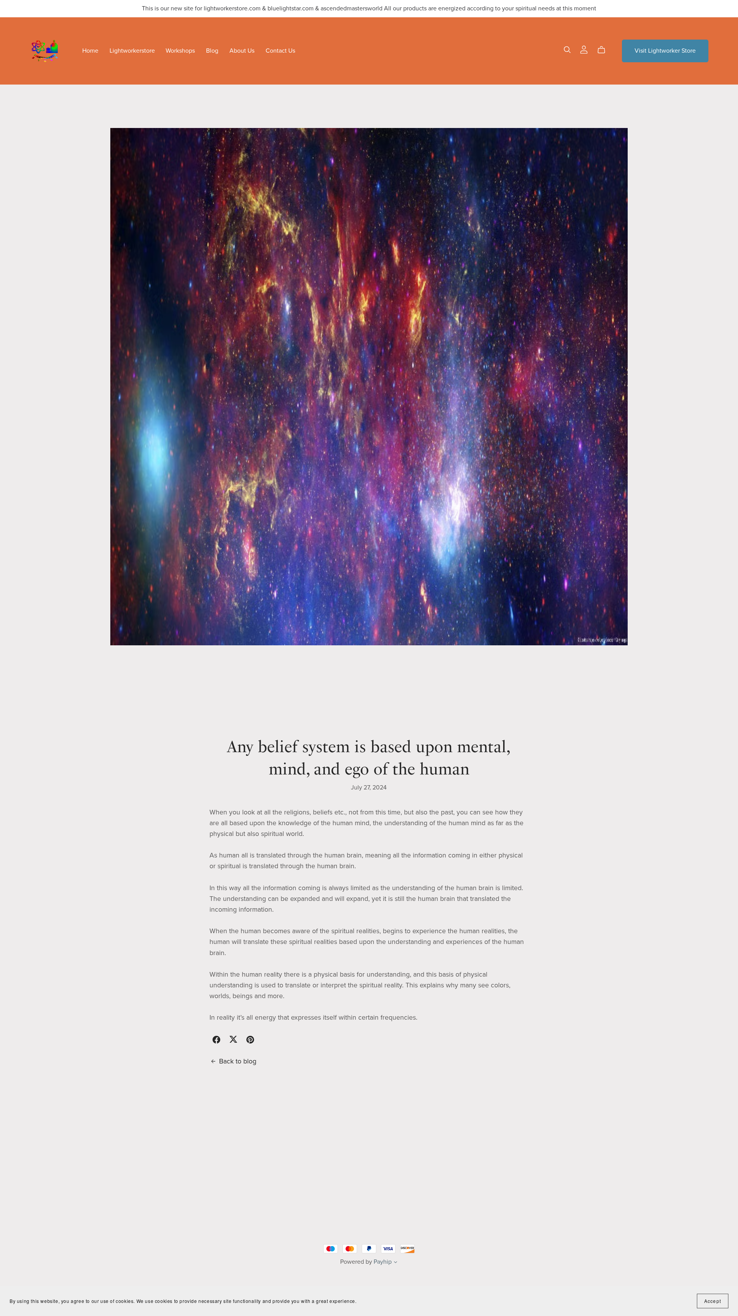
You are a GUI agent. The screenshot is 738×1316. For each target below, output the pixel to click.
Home (90, 51)
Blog (212, 51)
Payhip (383, 1262)
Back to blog (237, 1061)
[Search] (567, 49)
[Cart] (604, 50)
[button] (395, 1263)
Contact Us (280, 51)
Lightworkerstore (132, 51)
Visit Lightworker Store (665, 51)
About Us (241, 51)
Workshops (180, 51)
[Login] (583, 49)
